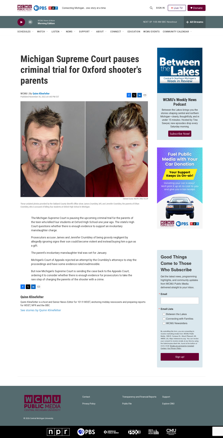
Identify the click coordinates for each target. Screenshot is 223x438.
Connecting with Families (179, 318)
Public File (127, 404)
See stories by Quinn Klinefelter (40, 310)
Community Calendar (176, 31)
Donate (198, 8)
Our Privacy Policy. (174, 348)
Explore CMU (168, 404)
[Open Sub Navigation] (33, 31)
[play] (21, 22)
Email (164, 294)
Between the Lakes (176, 314)
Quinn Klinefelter (41, 93)
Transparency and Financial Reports (139, 397)
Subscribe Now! (180, 133)
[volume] (30, 22)
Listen (55, 31)
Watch (41, 31)
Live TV (178, 8)
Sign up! (179, 356)
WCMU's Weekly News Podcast (180, 102)
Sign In (160, 8)
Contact (86, 397)
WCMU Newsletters (176, 323)
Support (84, 31)
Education (134, 31)
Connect (115, 31)
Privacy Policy (88, 404)
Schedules (24, 31)
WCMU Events (151, 31)
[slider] (35, 22)
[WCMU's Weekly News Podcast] (179, 70)
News (69, 31)
